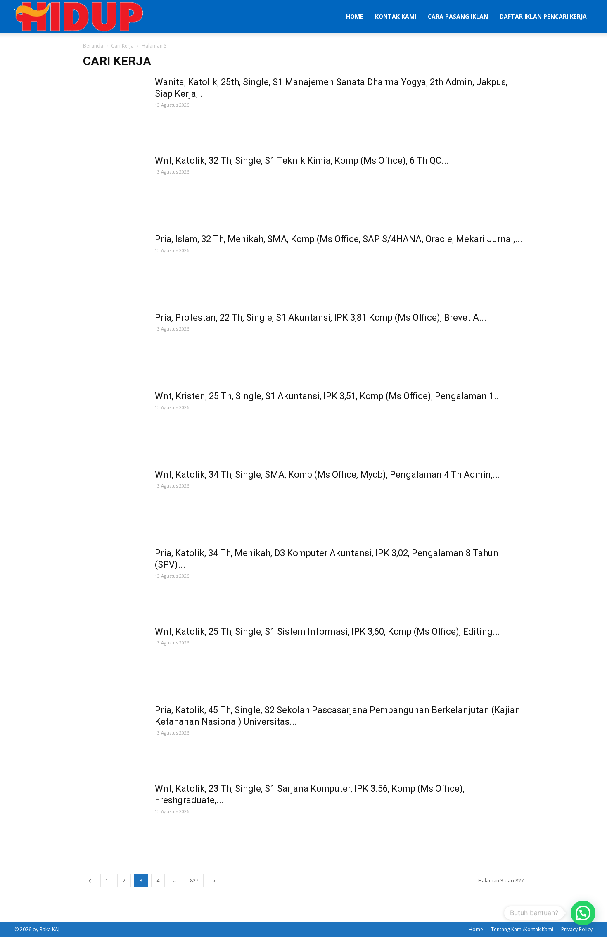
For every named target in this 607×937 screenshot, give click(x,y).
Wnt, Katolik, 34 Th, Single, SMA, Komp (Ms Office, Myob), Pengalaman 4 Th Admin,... (327, 474)
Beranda (93, 45)
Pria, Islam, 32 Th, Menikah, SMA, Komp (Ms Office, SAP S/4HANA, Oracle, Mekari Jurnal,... (338, 239)
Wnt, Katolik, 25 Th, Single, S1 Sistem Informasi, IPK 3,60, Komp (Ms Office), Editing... (327, 631)
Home (354, 16)
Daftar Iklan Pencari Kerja (543, 16)
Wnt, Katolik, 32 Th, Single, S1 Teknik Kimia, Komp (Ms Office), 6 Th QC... (302, 160)
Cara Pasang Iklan (458, 16)
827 (194, 880)
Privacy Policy (577, 929)
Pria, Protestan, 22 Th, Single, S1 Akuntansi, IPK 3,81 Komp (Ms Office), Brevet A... (320, 317)
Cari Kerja (122, 45)
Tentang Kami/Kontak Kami (522, 929)
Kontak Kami (395, 16)
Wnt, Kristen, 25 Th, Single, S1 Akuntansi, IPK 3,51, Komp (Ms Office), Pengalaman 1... (328, 396)
